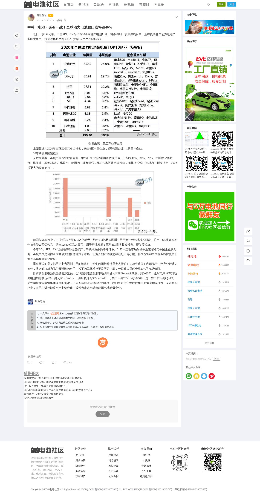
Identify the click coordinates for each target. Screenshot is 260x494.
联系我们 (82, 313)
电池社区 (41, 4)
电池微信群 (146, 476)
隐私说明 (80, 465)
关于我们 (80, 455)
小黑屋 (146, 460)
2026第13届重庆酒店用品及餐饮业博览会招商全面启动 (53, 382)
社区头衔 (114, 476)
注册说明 (114, 455)
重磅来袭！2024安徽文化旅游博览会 (43, 394)
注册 (231, 4)
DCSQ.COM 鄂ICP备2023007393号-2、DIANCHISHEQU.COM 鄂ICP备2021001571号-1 (128, 489)
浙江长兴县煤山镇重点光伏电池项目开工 (46, 386)
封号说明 (114, 460)
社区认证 (114, 471)
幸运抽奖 (146, 465)
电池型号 (42, 15)
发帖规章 (114, 465)
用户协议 (80, 460)
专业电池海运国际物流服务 (39, 398)
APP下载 (146, 471)
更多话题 (210, 343)
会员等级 (80, 471)
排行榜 (146, 455)
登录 (221, 4)
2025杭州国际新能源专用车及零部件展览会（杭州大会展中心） (58, 390)
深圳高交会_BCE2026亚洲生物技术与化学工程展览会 (53, 378)
